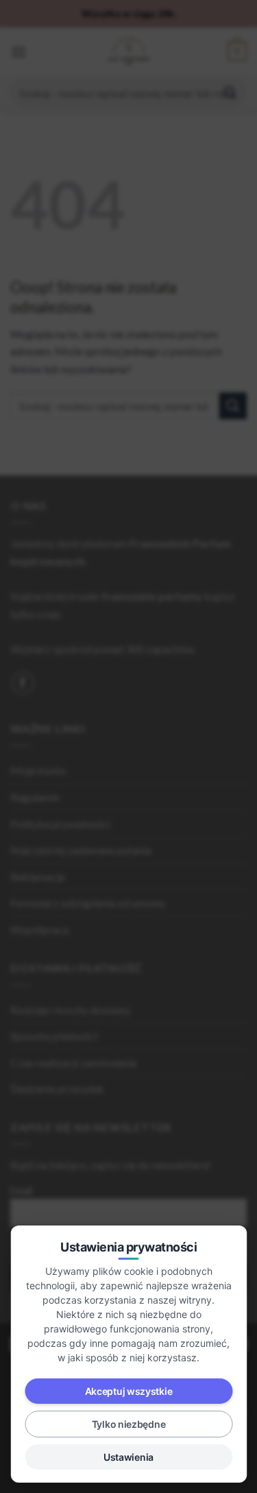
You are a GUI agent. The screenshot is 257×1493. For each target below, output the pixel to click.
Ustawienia (128, 1457)
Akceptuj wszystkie (129, 1391)
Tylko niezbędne (129, 1424)
